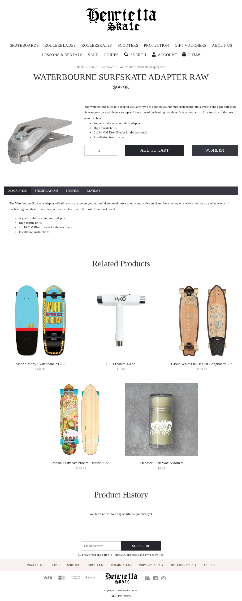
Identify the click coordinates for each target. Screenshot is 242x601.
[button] (135, 55)
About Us (95, 565)
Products (35, 565)
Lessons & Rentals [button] (62, 55)
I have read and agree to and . (122, 554)
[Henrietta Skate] (121, 19)
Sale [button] (93, 55)
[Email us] (147, 578)
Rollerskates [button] (97, 45)
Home (55, 565)
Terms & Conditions (126, 554)
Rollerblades (60, 45)
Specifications (46, 190)
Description (17, 190)
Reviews (93, 190)
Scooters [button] (128, 45)
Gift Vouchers (190, 45)
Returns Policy (184, 565)
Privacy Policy (154, 554)
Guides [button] (111, 55)
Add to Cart (154, 150)
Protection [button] (156, 45)
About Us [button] (222, 45)
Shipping (72, 190)
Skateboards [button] (24, 45)
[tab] (17, 191)
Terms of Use (121, 565)
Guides (209, 565)
